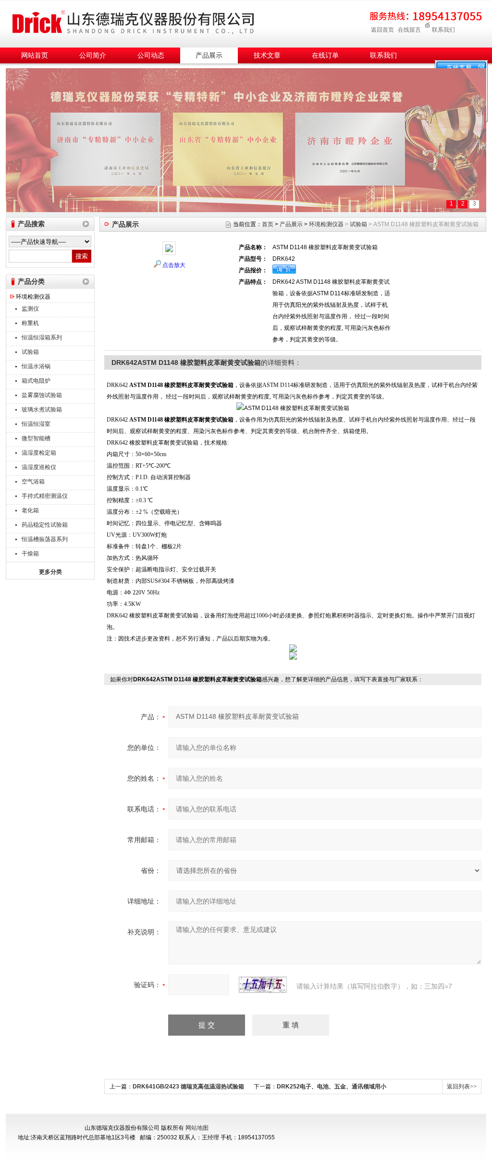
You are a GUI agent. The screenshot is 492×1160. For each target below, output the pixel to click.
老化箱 (30, 510)
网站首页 (34, 55)
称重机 (30, 323)
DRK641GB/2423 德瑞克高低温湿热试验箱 (188, 1086)
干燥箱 (30, 553)
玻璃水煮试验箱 (42, 409)
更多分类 (50, 571)
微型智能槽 (36, 438)
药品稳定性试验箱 (45, 524)
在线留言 (409, 29)
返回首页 (382, 29)
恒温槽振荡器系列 (45, 539)
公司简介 (92, 55)
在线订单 (325, 55)
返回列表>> (462, 1086)
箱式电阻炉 (36, 380)
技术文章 (267, 55)
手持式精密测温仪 (45, 496)
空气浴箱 (33, 481)
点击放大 (173, 265)
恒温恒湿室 (36, 424)
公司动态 (150, 55)
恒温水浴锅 (36, 366)
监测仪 (30, 308)
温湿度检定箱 (39, 452)
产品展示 (209, 55)
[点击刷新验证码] (263, 985)
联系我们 (443, 29)
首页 (267, 224)
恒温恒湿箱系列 (42, 337)
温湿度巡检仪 (39, 467)
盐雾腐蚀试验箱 (42, 395)
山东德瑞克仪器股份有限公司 (133, 22)
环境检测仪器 (33, 296)
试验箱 (30, 352)
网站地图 (197, 1127)
